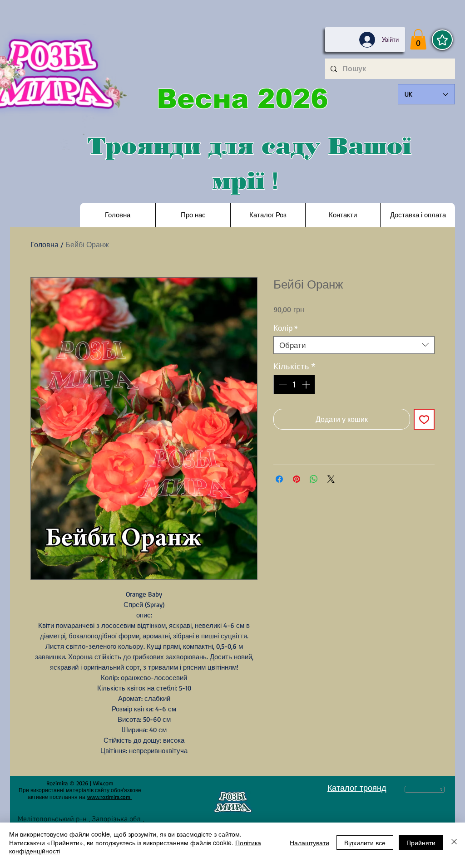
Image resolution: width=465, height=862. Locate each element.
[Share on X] (331, 479)
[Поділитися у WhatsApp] (313, 479)
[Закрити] (454, 842)
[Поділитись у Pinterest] (296, 479)
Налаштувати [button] (309, 842)
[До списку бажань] (424, 419)
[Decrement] (282, 384)
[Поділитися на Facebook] (279, 479)
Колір (285, 328)
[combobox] (354, 345)
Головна (44, 244)
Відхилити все (365, 842)
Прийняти (420, 842)
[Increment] (307, 384)
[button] (418, 39)
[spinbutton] (294, 384)
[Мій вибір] (442, 39)
